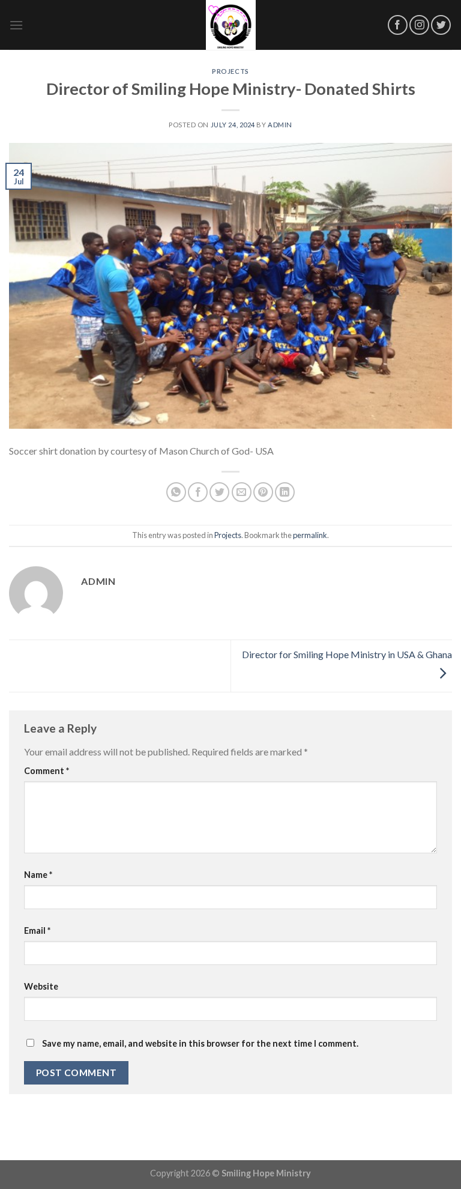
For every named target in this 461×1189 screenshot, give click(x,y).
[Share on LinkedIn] (285, 492)
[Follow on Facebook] (398, 25)
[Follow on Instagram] (419, 25)
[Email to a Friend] (242, 492)
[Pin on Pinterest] (263, 492)
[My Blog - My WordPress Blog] (230, 25)
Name (38, 875)
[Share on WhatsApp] (176, 492)
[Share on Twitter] (219, 492)
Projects (230, 71)
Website (41, 986)
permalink (310, 535)
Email (37, 930)
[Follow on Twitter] (441, 25)
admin (280, 125)
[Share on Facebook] (198, 492)
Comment (46, 771)
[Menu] (16, 25)
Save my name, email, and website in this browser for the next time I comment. (200, 1043)
